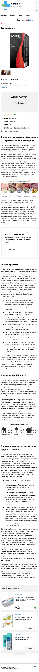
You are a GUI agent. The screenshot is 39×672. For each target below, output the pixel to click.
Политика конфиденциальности (9, 668)
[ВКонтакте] (36, 10)
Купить (21, 103)
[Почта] (36, 6)
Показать (4, 87)
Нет (8, 246)
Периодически (12, 250)
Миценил (17, 614)
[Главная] (1, 24)
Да (8, 253)
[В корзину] (35, 607)
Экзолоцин (18, 594)
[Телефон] (36, 2)
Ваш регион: (25, 20)
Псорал (17, 634)
